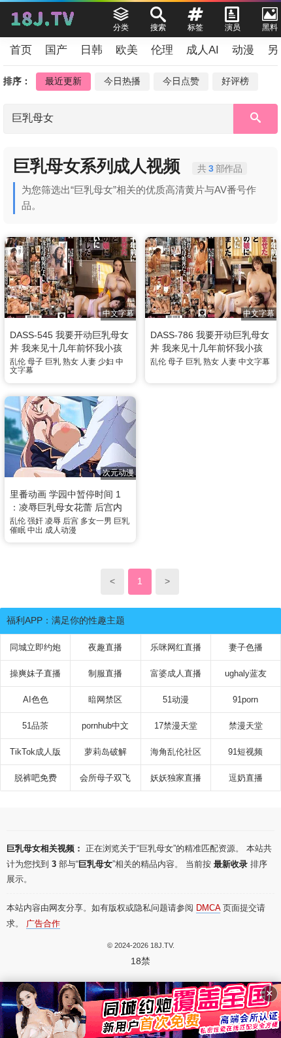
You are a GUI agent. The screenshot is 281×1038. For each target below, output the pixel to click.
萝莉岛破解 (105, 752)
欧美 (127, 50)
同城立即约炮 (35, 647)
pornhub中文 (105, 726)
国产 (56, 50)
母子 (35, 361)
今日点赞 (181, 81)
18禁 (140, 961)
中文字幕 (254, 361)
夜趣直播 (105, 647)
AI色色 (35, 699)
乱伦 (17, 361)
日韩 (91, 50)
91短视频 (245, 752)
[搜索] (255, 119)
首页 (21, 50)
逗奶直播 (246, 778)
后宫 (70, 521)
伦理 (162, 50)
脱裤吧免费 (35, 778)
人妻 (88, 361)
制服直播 (105, 673)
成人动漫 (60, 530)
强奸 (35, 521)
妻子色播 (246, 647)
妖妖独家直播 (175, 778)
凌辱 (53, 521)
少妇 (106, 361)
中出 (35, 530)
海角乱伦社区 (175, 752)
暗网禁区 (105, 699)
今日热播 (122, 81)
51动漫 (176, 699)
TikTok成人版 (35, 752)
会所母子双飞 (105, 778)
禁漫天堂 (246, 726)
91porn (245, 699)
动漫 (243, 50)
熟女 (70, 361)
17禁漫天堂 (175, 726)
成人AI (202, 50)
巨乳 (53, 361)
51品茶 (35, 726)
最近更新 (63, 81)
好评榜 (235, 81)
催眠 (17, 530)
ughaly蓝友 (246, 673)
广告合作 (43, 923)
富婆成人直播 (175, 673)
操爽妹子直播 (35, 673)
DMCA (208, 908)
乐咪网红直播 (175, 647)
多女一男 (96, 521)
